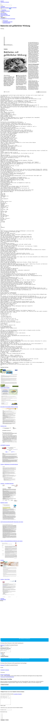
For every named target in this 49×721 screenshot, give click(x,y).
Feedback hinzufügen (4, 684)
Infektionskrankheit (6, 22)
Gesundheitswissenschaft (7, 21)
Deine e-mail (2, 705)
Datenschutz (2, 676)
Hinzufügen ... (3, 17)
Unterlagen (2, 2)
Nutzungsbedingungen (9, 676)
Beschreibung (5, 648)
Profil (1, 16)
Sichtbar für (2, 652)
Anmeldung (2, 6)
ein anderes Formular (17, 694)
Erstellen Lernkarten (12, 7)
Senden (7, 719)
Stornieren (2, 719)
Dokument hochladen (4, 7)
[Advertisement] (24, 32)
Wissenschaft (5, 20)
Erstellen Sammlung (4, 656)
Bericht (1, 674)
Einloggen (2, 645)
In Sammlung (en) (4, 18)
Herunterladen (3, 599)
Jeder (3, 654)
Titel (1, 646)
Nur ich (3, 655)
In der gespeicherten (11, 18)
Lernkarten (7, 2)
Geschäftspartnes (6, 674)
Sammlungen (7, 10)
